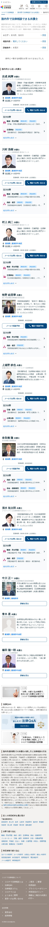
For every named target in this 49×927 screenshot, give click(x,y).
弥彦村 (3, 825)
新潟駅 (8, 101)
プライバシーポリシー (38, 889)
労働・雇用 (18, 838)
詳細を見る (24, 603)
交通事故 (26, 835)
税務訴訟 (12, 844)
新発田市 (14, 598)
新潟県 (7, 98)
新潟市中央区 (17, 98)
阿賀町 (15, 825)
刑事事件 (26, 838)
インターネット (6, 838)
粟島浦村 (28, 825)
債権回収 (4, 841)
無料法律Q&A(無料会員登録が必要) (15, 805)
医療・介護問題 (26, 841)
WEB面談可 (16, 860)
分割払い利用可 (29, 854)
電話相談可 (34, 857)
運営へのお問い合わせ (14, 899)
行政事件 (20, 844)
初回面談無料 (6, 857)
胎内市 (35, 822)
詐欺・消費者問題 (36, 838)
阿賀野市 (28, 822)
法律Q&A (8, 885)
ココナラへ (7, 2)
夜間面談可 (25, 857)
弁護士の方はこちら (39, 2)
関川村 (21, 825)
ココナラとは (10, 892)
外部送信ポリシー (36, 892)
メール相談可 (6, 860)
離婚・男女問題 (6, 835)
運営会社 (8, 912)
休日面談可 (16, 857)
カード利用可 (18, 854)
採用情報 (8, 916)
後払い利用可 (41, 854)
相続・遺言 (18, 835)
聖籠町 (41, 822)
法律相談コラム (11, 889)
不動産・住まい (14, 841)
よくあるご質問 (11, 895)
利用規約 (32, 885)
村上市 (11, 822)
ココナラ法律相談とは (14, 882)
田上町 (9, 825)
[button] (24, 137)
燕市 (16, 822)
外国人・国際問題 (40, 841)
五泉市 (21, 822)
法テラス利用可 (6, 854)
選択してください (20, 41)
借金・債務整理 (35, 835)
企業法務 (4, 844)
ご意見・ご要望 (35, 882)
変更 (44, 35)
